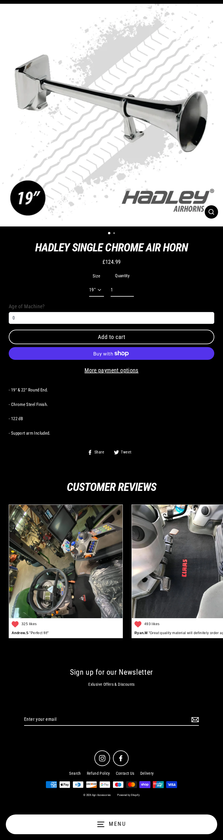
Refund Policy (98, 773)
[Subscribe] (194, 719)
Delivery (147, 773)
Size (96, 276)
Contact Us (125, 773)
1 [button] (109, 233)
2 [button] (114, 233)
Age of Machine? (27, 306)
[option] (111, 115)
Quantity (122, 275)
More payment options (111, 370)
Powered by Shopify (128, 795)
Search (75, 773)
